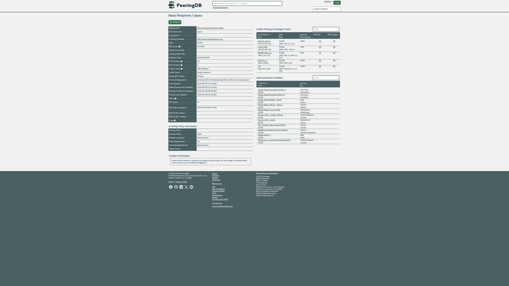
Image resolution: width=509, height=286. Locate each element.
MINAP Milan (263, 53)
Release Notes (218, 191)
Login (337, 3)
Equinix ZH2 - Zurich (266, 120)
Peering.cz (262, 60)
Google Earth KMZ (220, 199)
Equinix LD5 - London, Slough (270, 115)
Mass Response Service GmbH (210, 28)
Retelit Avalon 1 (264, 135)
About (214, 173)
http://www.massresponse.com (210, 39)
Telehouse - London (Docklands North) (274, 140)
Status (215, 197)
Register (327, 2)
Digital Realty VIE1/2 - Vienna (270, 105)
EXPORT (175, 22)
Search (215, 178)
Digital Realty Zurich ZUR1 (269, 110)
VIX (259, 66)
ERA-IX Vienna (264, 41)
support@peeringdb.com (222, 206)
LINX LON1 (262, 47)
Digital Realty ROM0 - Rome (270, 100)
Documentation (218, 189)
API (213, 187)
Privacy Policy (181, 182)
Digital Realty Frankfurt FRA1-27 (271, 95)
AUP (189, 178)
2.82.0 (171, 182)
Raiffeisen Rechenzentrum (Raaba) (273, 130)
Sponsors (216, 180)
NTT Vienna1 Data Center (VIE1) (272, 125)
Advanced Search (220, 7)
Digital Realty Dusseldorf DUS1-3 (272, 90)
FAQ (214, 193)
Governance (217, 195)
